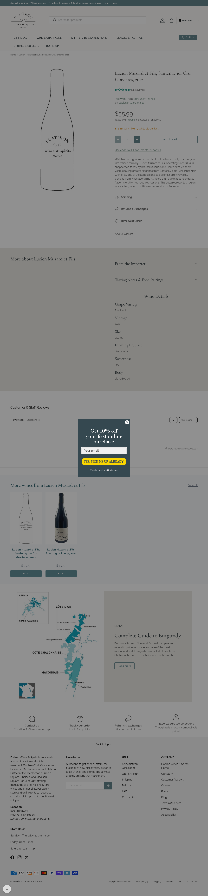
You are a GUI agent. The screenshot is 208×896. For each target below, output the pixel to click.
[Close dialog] (127, 422)
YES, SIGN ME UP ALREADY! (104, 461)
